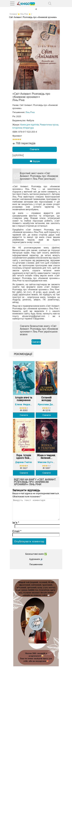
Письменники (36, 564)
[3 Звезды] (17, 139)
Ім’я (15, 522)
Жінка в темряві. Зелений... (46, 456)
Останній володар (46, 399)
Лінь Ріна (30, 112)
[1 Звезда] (13, 139)
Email (16, 531)
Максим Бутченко (48, 462)
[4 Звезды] (18, 139)
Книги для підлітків (29, 124)
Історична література (23, 128)
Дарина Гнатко (23, 462)
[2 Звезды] (15, 139)
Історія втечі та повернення (23, 399)
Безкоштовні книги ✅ (36, 554)
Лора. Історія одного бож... (23, 456)
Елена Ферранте (24, 404)
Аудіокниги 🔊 (36, 559)
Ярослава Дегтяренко (50, 404)
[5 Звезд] (20, 139)
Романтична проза (49, 124)
